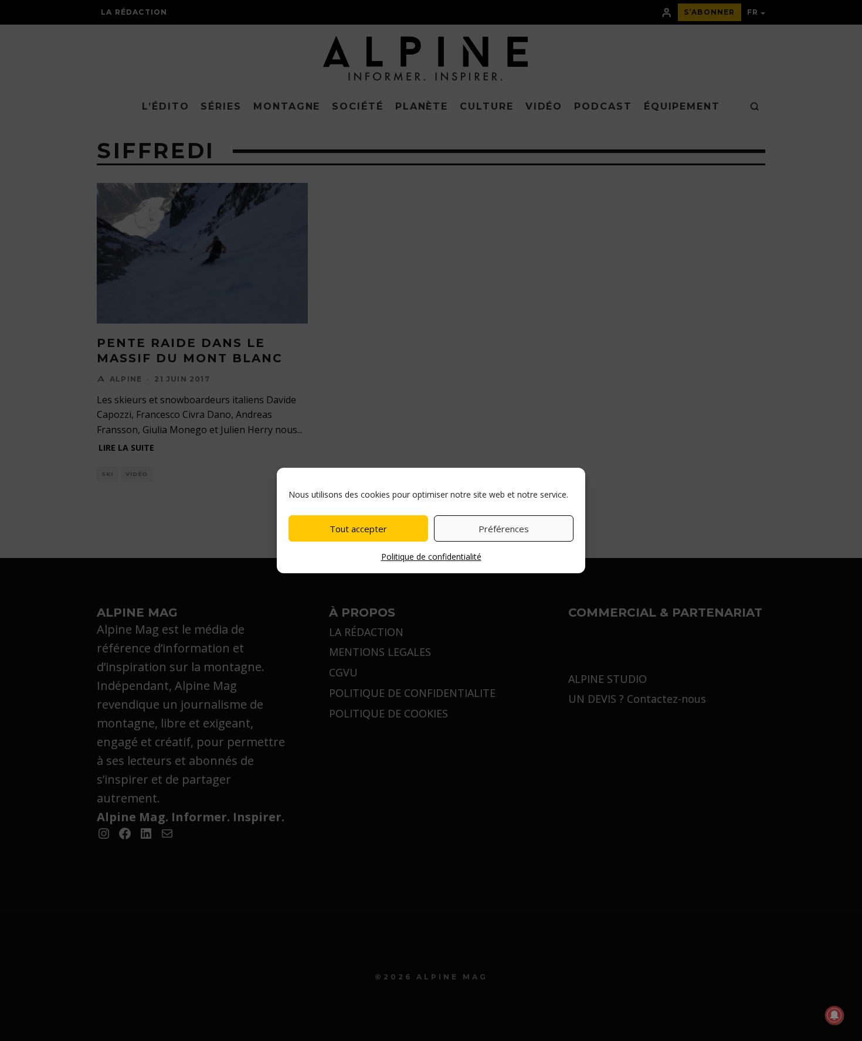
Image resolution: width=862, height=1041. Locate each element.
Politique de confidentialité (431, 556)
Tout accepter (358, 529)
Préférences (503, 529)
